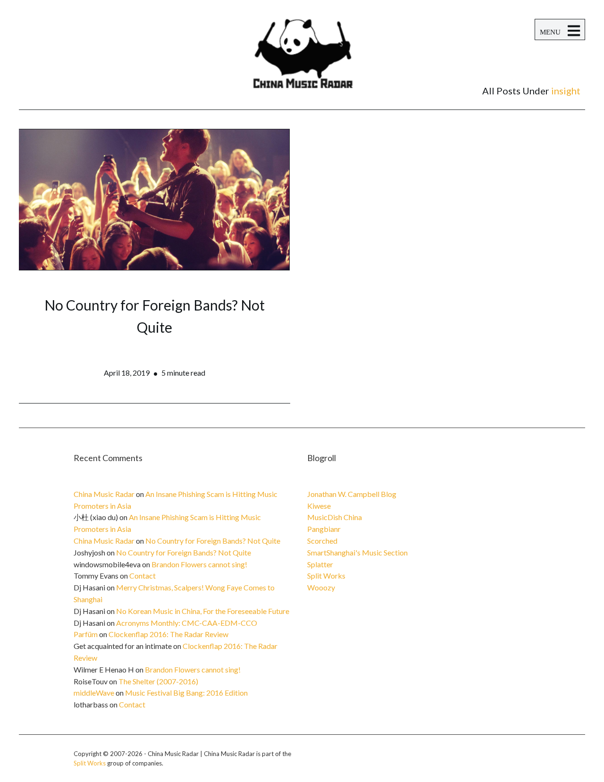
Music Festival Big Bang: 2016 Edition (186, 692)
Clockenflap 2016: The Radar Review (168, 634)
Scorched (322, 540)
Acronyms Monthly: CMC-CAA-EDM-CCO (186, 622)
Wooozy (321, 587)
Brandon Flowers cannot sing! (199, 564)
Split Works (326, 575)
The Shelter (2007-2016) (158, 681)
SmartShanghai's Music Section (357, 552)
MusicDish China (334, 517)
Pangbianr (324, 528)
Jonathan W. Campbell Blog (351, 493)
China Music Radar (104, 493)
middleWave (94, 692)
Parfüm (86, 634)
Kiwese (319, 505)
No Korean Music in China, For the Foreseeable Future (202, 610)
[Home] (302, 64)
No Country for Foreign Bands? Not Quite (212, 540)
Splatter (320, 564)
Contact (142, 575)
